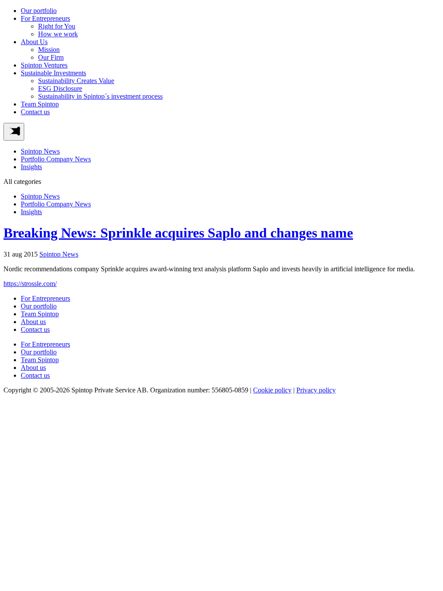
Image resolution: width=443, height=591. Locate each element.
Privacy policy (316, 390)
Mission (49, 49)
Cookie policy (272, 390)
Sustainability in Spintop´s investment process (100, 96)
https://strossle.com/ (30, 283)
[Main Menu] (13, 132)
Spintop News (40, 151)
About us (33, 321)
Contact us (35, 112)
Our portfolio (39, 10)
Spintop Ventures (44, 65)
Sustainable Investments (53, 73)
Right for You (56, 26)
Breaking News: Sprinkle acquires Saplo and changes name (178, 233)
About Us (34, 41)
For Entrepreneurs (45, 18)
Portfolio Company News (56, 159)
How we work (58, 34)
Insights (31, 166)
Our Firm (51, 57)
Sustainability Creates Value (76, 80)
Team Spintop (40, 104)
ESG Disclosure (60, 88)
